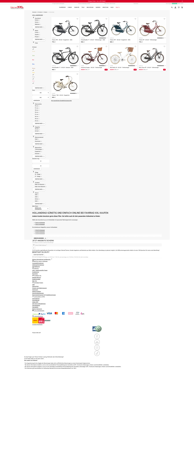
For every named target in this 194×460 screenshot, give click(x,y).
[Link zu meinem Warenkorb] (182, 7)
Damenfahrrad (35, 298)
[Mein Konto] (175, 7)
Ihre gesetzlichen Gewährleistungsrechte (61, 100)
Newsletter (35, 273)
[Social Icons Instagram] (97, 347)
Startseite (34, 12)
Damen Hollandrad (40, 222)
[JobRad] (35, 314)
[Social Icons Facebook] (97, 336)
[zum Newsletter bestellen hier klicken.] (33, 247)
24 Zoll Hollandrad (40, 233)
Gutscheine (136, 3)
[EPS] (83, 314)
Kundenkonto (35, 272)
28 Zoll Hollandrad (40, 230)
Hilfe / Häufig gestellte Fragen (39, 270)
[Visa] (49, 314)
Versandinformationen (38, 263)
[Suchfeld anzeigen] (172, 7)
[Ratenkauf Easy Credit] (70, 314)
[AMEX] (63, 314)
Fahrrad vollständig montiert (84, 3)
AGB (33, 284)
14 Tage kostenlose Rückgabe (58, 3)
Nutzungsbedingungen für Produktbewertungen (44, 295)
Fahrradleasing (36, 266)
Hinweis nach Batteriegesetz (39, 288)
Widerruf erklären (36, 291)
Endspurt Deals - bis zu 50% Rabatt (96, 1)
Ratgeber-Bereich (36, 277)
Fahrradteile (35, 307)
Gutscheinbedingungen (38, 293)
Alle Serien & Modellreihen (39, 303)
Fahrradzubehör (36, 305)
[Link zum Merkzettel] (179, 7)
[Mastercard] (56, 314)
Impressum (35, 289)
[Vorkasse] (77, 314)
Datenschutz (35, 286)
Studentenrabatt (36, 279)
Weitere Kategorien (37, 309)
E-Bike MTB (35, 302)
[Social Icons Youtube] (97, 342)
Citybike (45, 12)
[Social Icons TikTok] (97, 353)
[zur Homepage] (17, 7)
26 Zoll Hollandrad (40, 232)
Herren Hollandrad (40, 224)
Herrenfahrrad (35, 300)
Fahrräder (40, 12)
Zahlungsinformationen (38, 265)
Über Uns (34, 281)
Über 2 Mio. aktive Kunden (110, 3)
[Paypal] (42, 314)
